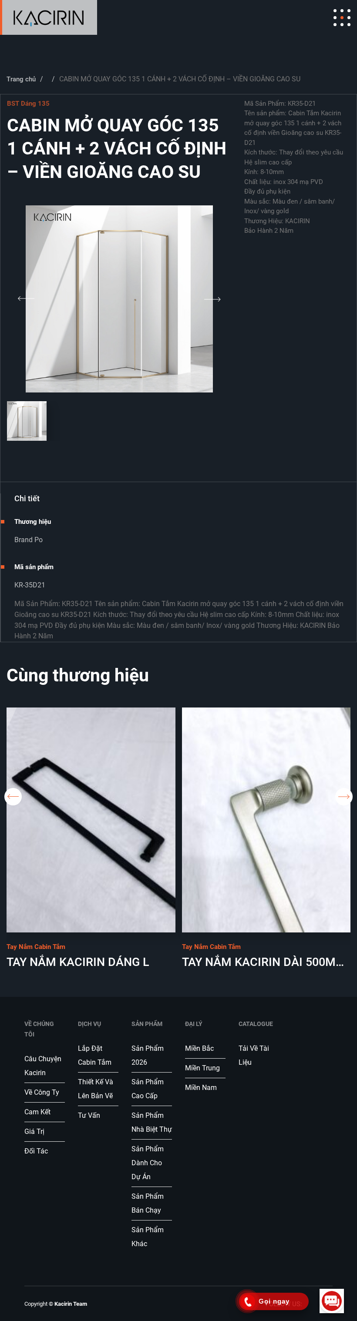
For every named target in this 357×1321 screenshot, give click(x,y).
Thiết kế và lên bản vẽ (95, 1089)
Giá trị (34, 1131)
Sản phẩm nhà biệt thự (151, 1122)
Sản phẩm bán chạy (147, 1203)
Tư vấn (90, 1115)
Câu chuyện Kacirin (42, 1066)
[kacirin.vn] (48, 17)
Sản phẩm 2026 (147, 1055)
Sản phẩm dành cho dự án (147, 1163)
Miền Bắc (199, 1048)
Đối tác (36, 1151)
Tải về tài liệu (254, 1055)
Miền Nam (201, 1087)
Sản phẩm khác (147, 1237)
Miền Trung (202, 1068)
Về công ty (41, 1092)
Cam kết (37, 1112)
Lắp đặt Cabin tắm (95, 1055)
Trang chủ (21, 79)
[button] (26, 299)
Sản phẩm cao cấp (147, 1089)
